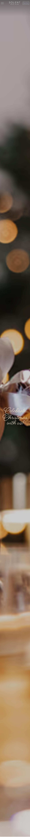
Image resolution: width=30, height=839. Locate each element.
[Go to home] (14, 3)
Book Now (25, 3)
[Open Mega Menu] (2, 3)
